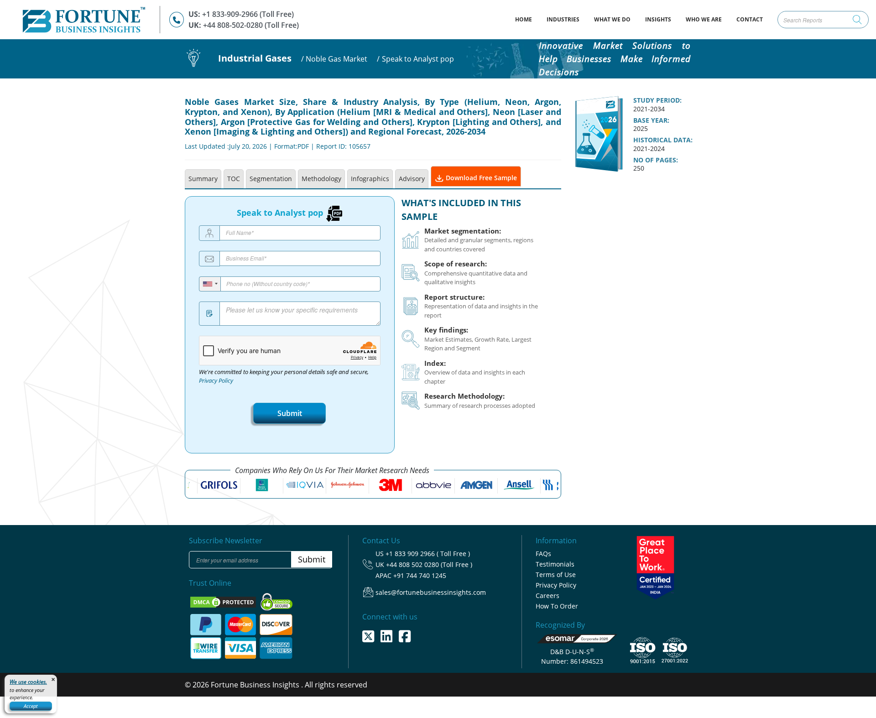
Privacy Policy (216, 381)
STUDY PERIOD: (657, 100)
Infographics (370, 178)
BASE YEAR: (651, 120)
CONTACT (749, 19)
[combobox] (210, 284)
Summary (203, 178)
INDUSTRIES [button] (563, 19)
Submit (289, 413)
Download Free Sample (480, 177)
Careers (547, 595)
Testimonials (555, 564)
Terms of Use (556, 574)
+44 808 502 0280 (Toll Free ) (429, 564)
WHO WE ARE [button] (704, 19)
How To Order (557, 606)
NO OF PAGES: (655, 160)
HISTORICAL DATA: (663, 140)
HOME (527, 19)
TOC (233, 178)
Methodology (321, 178)
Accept (31, 705)
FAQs (543, 553)
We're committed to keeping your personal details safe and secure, (284, 376)
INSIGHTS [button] (658, 19)
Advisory (412, 178)
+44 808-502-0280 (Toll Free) (251, 25)
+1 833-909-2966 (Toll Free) (248, 14)
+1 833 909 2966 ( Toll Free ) (428, 553)
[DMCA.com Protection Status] (224, 601)
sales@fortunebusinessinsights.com (430, 592)
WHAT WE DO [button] (612, 19)
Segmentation (271, 178)
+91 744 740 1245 (419, 575)
